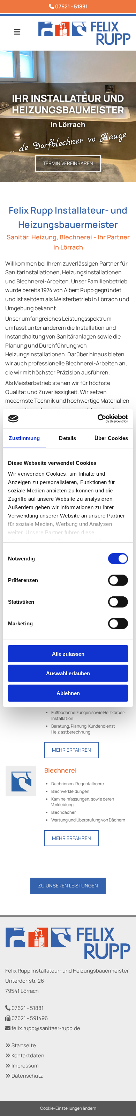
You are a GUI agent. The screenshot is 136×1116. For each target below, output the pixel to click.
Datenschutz (27, 1075)
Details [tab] (67, 438)
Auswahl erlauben (68, 673)
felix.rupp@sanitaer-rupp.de (46, 1028)
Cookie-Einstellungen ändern (68, 1108)
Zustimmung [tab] (24, 438)
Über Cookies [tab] (111, 438)
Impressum (25, 1065)
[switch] (118, 580)
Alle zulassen (68, 653)
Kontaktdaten (28, 1055)
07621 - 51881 (71, 6)
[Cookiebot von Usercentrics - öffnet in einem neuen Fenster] (98, 418)
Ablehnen (68, 693)
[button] (68, 163)
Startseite (24, 1045)
